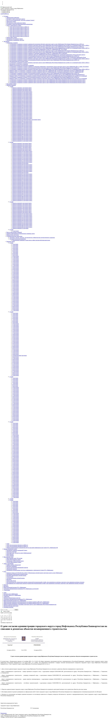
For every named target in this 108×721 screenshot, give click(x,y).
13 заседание (15, 260)
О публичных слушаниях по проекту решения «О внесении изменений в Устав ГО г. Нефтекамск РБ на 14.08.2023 (38, 53)
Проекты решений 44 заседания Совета (22, 131)
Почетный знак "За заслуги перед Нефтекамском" (19, 553)
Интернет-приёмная (11, 566)
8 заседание (15, 253)
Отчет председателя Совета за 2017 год (19, 34)
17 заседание (15, 265)
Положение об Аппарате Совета (14, 38)
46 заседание (15, 303)
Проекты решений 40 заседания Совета (22, 126)
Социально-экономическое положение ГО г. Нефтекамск (18, 599)
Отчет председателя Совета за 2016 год (19, 26)
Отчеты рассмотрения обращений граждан (17, 567)
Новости (6, 584)
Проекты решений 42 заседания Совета (22, 129)
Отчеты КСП (9, 576)
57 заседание (15, 497)
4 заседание (15, 248)
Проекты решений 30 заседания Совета (22, 113)
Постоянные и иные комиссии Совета (16, 22)
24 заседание (15, 274)
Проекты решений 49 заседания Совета (22, 138)
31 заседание (15, 231)
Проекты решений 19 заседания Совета (22, 102)
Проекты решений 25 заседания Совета (22, 106)
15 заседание (15, 262)
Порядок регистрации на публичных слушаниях (21, 65)
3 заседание (15, 246)
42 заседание (15, 298)
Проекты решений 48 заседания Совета (22, 136)
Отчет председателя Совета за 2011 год (19, 33)
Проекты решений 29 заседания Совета (22, 111)
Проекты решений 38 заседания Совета (22, 123)
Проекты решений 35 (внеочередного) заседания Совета (26, 119)
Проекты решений (11, 85)
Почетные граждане (11, 551)
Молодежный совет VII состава (14, 558)
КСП (5, 571)
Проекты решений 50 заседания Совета (22, 139)
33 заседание (15, 286)
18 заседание (15, 266)
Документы (6, 41)
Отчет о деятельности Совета (13, 25)
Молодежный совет (8, 557)
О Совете (6, 16)
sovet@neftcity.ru (5, 13)
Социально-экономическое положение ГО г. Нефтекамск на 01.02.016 (21, 588)
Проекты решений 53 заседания (20, 228)
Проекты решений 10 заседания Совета (22, 91)
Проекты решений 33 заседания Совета (22, 117)
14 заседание (15, 261)
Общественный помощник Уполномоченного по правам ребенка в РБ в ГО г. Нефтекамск (26, 603)
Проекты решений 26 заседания (20, 172)
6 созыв (11, 229)
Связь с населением (8, 563)
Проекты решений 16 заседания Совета (22, 98)
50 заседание (15, 309)
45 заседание (15, 302)
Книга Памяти (10, 555)
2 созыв (11, 376)
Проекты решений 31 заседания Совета (22, 114)
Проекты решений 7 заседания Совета (22, 87)
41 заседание (15, 297)
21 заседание (15, 270)
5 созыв (11, 201)
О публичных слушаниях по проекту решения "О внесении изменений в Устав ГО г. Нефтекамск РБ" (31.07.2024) (38, 49)
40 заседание (15, 295)
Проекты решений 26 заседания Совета (22, 107)
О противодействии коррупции (14, 236)
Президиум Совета (11, 21)
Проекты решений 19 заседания (20, 163)
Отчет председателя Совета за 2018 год (19, 36)
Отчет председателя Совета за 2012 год (19, 32)
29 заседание (15, 281)
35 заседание (15, 289)
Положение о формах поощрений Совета (16, 550)
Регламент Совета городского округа (15, 19)
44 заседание (15, 301)
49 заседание (15, 307)
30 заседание (15, 282)
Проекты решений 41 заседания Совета (22, 127)
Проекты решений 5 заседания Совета (22, 207)
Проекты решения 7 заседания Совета (21, 147)
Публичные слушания (12, 42)
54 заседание (15, 493)
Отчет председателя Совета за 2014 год (19, 29)
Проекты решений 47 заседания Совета (22, 135)
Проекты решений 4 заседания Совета (22, 144)
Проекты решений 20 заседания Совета (22, 164)
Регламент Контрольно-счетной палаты (16, 575)
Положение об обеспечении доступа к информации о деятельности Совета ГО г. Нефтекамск (29, 570)
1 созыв (11, 498)
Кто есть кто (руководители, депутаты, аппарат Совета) (20, 20)
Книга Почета (10, 554)
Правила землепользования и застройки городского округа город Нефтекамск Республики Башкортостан (30, 604)
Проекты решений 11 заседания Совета (22, 93)
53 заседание (15, 492)
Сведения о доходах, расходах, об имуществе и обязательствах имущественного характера (32, 237)
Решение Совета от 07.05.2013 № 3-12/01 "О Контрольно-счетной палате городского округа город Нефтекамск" (34, 572)
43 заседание (15, 299)
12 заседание (15, 258)
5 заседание (15, 249)
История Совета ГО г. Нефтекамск (12, 595)
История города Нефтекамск (11, 594)
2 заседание (15, 245)
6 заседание (15, 250)
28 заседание (15, 280)
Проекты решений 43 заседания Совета (22, 130)
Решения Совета (10, 241)
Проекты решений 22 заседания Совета (22, 103)
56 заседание (15, 496)
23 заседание (15, 273)
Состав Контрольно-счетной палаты (15, 578)
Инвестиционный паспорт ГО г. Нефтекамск (15, 587)
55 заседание (15, 494)
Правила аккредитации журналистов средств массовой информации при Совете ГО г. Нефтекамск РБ (32, 547)
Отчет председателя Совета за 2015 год (19, 28)
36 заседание (15, 290)
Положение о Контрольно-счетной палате (16, 574)
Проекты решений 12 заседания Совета (22, 94)
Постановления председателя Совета (18, 61)
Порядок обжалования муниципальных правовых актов (20, 233)
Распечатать (4, 713)
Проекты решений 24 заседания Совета (22, 105)
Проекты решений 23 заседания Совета (22, 168)
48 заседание (15, 306)
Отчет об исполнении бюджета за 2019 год (17, 545)
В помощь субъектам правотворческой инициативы (19, 24)
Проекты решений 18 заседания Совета (22, 101)
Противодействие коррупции (11, 605)
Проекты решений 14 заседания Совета (22, 97)
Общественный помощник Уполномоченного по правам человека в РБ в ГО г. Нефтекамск (26, 601)
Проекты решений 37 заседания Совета (22, 122)
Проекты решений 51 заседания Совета (22, 200)
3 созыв (11, 86)
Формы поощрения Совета (10, 549)
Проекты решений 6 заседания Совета (22, 146)
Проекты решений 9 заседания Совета (22, 90)
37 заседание (15, 292)
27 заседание (15, 278)
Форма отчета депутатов (12, 235)
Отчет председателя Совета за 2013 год (19, 30)
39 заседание (15, 294)
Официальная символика (12, 17)
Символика (6, 596)
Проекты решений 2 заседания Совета (22, 203)
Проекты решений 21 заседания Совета (22, 166)
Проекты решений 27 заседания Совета (22, 109)
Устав (7, 543)
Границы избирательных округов (12, 597)
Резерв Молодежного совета (13, 559)
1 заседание (15, 244)
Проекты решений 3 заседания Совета (22, 143)
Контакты (8, 579)
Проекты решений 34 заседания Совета (22, 118)
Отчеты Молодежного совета (13, 562)
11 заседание (15, 257)
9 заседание (15, 254)
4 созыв (11, 142)
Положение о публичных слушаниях (18, 64)
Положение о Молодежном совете (15, 561)
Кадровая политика (8, 607)
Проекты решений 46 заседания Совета (22, 134)
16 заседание (15, 264)
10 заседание (15, 256)
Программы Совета (11, 83)
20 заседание (15, 269)
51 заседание (15, 310)
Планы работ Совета (11, 37)
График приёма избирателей (13, 565)
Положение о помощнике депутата (15, 40)
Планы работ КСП (11, 580)
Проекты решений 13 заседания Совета (22, 95)
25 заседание (15, 276)
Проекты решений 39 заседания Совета (22, 125)
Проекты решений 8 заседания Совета (22, 89)
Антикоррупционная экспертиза (17, 238)
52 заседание (15, 490)
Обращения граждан (11, 568)
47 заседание (15, 305)
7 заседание (15, 252)
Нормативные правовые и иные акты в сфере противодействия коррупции (31, 240)
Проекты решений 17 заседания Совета (22, 99)
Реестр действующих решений (14, 232)
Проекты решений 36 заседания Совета (22, 121)
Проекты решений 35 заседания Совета (22, 179)
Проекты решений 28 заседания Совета (22, 110)
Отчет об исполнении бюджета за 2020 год (17, 546)
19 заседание (15, 268)
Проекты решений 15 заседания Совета (22, 158)
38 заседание (15, 293)
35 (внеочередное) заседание (19, 355)
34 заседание (15, 288)
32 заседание (15, 285)
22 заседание (15, 272)
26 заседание (15, 277)
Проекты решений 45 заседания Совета (22, 132)
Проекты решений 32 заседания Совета (22, 115)
